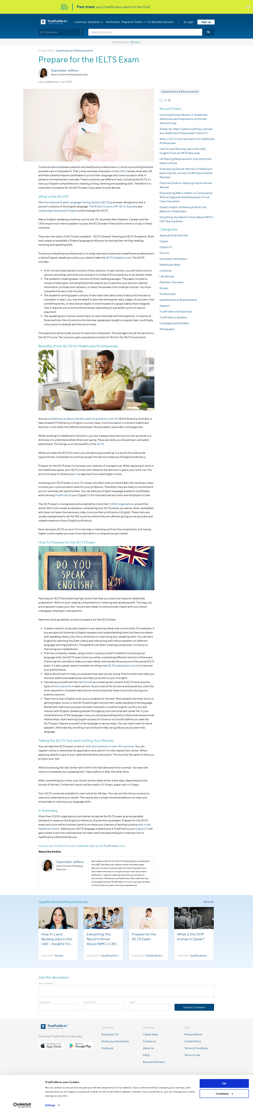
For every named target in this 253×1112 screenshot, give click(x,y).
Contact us (149, 1041)
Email (132, 1002)
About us (148, 1048)
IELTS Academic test (118, 257)
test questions (63, 686)
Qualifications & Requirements (74, 50)
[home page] (54, 1028)
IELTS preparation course (123, 665)
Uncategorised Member (174, 323)
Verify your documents (115, 1041)
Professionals (168, 294)
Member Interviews (172, 282)
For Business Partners (160, 22)
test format (85, 682)
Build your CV (109, 1034)
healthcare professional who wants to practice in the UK (84, 418)
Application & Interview (174, 235)
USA (122, 171)
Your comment (46, 983)
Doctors (164, 253)
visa (78, 474)
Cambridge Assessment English (57, 210)
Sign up (206, 22)
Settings (50, 1105)
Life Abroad (167, 276)
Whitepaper (167, 329)
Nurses (164, 288)
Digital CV (141, 828)
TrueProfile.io (111, 845)
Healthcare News (170, 264)
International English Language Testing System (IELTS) (77, 202)
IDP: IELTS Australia (125, 206)
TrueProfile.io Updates (173, 317)
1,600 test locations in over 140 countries (109, 746)
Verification (113, 22)
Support (165, 305)
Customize (222, 1093)
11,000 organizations (121, 504)
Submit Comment (194, 1007)
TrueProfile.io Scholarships (176, 311)
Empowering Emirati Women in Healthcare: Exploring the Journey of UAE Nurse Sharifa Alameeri (186, 173)
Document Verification (173, 258)
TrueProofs (61, 495)
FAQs (146, 1055)
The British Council (100, 206)
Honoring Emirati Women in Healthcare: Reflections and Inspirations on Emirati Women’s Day (184, 119)
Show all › (209, 901)
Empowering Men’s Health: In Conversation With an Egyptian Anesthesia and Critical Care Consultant (186, 197)
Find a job (107, 1048)
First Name (44, 1002)
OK (224, 1083)
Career (164, 241)
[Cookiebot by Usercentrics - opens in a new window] (22, 1105)
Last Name (90, 1002)
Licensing (80, 22)
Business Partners (154, 1062)
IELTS (100, 444)
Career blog (150, 1034)
